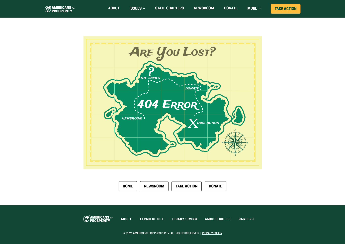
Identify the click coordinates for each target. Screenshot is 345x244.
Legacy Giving (184, 219)
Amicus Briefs (218, 219)
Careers (246, 219)
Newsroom (204, 8)
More (252, 9)
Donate (230, 9)
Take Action (287, 10)
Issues (136, 9)
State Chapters (169, 8)
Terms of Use (152, 219)
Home (128, 186)
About (114, 8)
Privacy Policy (212, 233)
